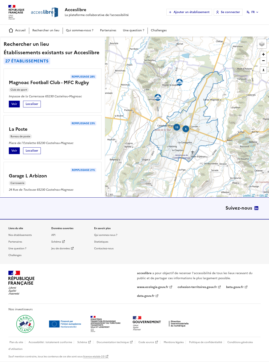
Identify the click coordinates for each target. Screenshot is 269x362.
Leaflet (247, 195)
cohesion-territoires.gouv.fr (197, 287)
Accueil (20, 30)
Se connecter (230, 12)
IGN (261, 195)
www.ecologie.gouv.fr (152, 287)
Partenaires (108, 30)
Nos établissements (20, 235)
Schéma (56, 242)
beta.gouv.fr (235, 287)
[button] (261, 43)
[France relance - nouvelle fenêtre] (25, 323)
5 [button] (186, 129)
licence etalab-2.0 (93, 356)
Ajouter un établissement (192, 12)
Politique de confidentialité (205, 342)
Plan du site (16, 342)
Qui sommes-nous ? (79, 30)
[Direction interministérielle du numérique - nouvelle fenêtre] (161, 323)
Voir (15, 104)
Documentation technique (113, 342)
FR (253, 12)
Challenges (159, 30)
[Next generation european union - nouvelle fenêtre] (65, 323)
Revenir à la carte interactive (138, 41)
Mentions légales (174, 342)
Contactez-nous (103, 248)
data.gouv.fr (145, 296)
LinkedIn (256, 208)
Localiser (33, 104)
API (53, 235)
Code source (146, 342)
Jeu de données (60, 248)
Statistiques (101, 242)
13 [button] (176, 127)
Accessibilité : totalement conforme (50, 342)
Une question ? (133, 30)
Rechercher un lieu (45, 30)
